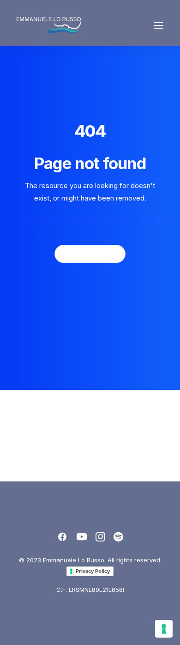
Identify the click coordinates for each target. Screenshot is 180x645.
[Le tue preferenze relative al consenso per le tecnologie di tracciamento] (164, 629)
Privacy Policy (93, 571)
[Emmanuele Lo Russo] (49, 25)
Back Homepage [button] (90, 253)
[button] (159, 25)
